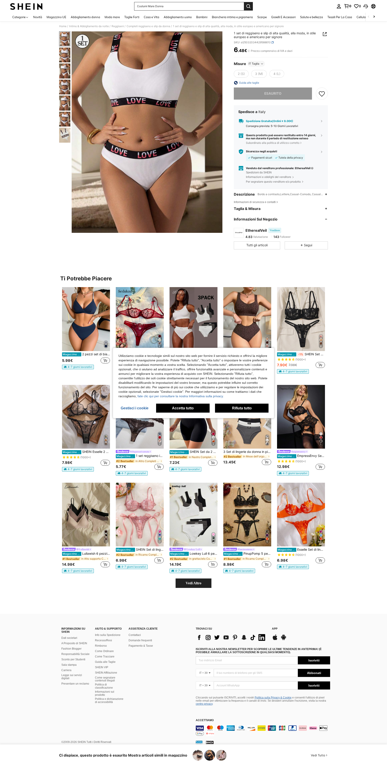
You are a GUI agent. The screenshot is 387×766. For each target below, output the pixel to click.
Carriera (66, 670)
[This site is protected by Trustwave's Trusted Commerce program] (199, 742)
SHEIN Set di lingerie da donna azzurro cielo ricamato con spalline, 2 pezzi (140, 549)
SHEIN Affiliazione (106, 672)
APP (274, 628)
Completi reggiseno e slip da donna (148, 26)
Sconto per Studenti (73, 659)
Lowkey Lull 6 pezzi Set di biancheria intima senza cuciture (193, 553)
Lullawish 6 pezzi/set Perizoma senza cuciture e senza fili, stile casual (86, 553)
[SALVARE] (322, 93)
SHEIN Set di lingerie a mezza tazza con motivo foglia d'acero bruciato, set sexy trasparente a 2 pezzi (301, 354)
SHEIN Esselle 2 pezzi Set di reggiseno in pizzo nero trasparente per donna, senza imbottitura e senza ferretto (86, 452)
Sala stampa (69, 664)
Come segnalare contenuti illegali (105, 679)
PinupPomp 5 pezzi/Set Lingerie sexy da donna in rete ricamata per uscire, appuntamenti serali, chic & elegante (247, 553)
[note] (78, 367)
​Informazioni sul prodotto (104, 693)
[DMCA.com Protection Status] (210, 742)
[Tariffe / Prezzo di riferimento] (248, 50)
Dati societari (69, 637)
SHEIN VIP (101, 667)
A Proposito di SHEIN (74, 643)
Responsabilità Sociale (75, 654)
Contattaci (135, 635)
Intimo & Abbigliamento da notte (89, 26)
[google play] (283, 639)
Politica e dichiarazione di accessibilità (109, 700)
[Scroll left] (368, 17)
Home (63, 26)
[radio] (241, 74)
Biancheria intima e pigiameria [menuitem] (232, 17)
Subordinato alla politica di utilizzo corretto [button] (272, 142)
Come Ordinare (104, 651)
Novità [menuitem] (37, 17)
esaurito (273, 93)
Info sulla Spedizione (107, 635)
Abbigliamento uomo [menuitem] (178, 17)
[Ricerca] (248, 6)
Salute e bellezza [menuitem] (311, 17)
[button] (365, 6)
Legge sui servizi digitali (71, 677)
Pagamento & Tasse (141, 645)
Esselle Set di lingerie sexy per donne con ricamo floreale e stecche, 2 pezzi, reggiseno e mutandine (301, 549)
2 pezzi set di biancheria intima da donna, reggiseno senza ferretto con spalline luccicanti (86, 354)
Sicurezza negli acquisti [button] (261, 151)
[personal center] (339, 6)
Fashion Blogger (71, 648)
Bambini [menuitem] (201, 17)
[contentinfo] (263, 730)
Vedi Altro (193, 583)
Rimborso (101, 645)
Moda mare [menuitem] (112, 17)
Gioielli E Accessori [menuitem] (283, 17)
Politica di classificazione (104, 686)
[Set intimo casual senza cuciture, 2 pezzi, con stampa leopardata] (247, 319)
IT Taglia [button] (254, 63)
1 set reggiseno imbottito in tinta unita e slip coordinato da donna (140, 456)
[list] (231, 637)
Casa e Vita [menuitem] (151, 17)
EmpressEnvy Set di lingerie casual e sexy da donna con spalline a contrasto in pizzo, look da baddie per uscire (301, 456)
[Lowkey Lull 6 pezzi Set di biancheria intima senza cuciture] (193, 515)
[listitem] (86, 330)
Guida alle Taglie (105, 661)
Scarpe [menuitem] (262, 17)
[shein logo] (26, 6)
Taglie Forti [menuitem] (131, 17)
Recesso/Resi (103, 640)
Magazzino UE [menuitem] (56, 17)
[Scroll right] (374, 17)
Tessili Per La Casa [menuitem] (339, 17)
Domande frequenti (140, 640)
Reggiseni (118, 26)
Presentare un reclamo (75, 683)
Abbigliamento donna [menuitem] (85, 17)
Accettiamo (205, 720)
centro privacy (204, 703)
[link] (347, 6)
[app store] (275, 639)
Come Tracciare (104, 656)
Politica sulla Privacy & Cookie (273, 697)
